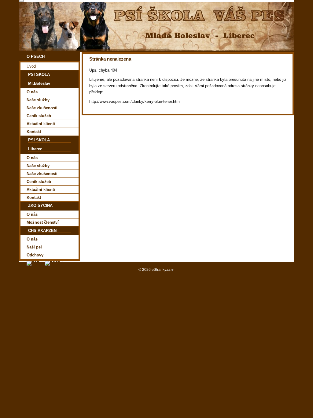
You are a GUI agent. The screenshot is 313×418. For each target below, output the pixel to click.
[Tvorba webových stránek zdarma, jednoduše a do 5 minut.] (173, 270)
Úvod (31, 66)
